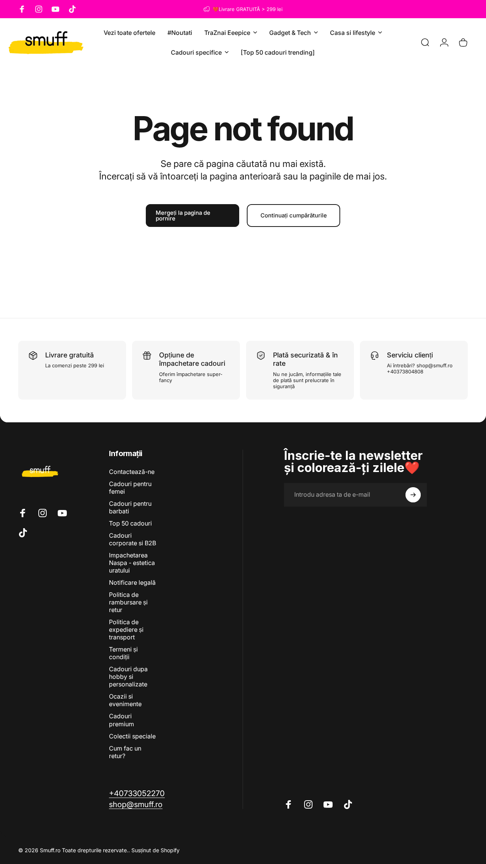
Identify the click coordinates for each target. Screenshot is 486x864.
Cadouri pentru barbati (130, 507)
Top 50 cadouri (130, 523)
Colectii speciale (132, 736)
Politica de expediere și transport (126, 629)
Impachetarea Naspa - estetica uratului (132, 562)
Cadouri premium (121, 719)
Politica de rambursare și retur (128, 602)
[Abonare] (413, 494)
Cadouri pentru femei (130, 487)
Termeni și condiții (123, 653)
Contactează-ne (132, 471)
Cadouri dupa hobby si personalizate (128, 676)
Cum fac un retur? (125, 752)
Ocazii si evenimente (125, 700)
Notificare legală (132, 582)
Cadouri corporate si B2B (132, 539)
